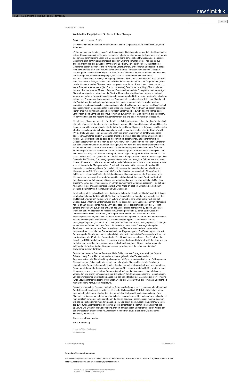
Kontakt (77, 372)
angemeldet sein (83, 358)
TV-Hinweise (167, 343)
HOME (15, 16)
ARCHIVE (41, 16)
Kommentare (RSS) (107, 369)
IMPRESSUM (60, 16)
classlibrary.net (98, 372)
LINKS (50, 16)
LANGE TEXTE (27, 16)
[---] (84, 369)
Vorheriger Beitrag (75, 343)
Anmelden (78, 369)
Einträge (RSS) (93, 369)
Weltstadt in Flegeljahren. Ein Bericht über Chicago (102, 34)
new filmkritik (211, 11)
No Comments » (79, 332)
